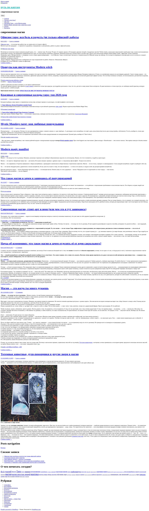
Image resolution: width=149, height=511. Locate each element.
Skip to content (5, 1)
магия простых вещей (21, 474)
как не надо (93, 471)
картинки (100, 472)
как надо (88, 471)
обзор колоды (52, 474)
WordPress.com (36, 509)
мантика (35, 474)
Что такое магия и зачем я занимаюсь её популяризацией (36, 178)
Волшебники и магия (10, 492)
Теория (6, 506)
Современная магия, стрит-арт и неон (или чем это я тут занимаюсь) (43, 209)
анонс (23, 471)
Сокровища (7, 505)
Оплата (6, 26)
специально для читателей (119, 474)
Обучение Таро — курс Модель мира (15, 23)
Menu (2, 15)
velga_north (59, 106)
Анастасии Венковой (81, 114)
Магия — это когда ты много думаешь (25, 288)
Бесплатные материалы (11, 488)
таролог (143, 474)
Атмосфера (7, 485)
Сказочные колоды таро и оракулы (14, 458)
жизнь (69, 471)
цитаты (17, 476)
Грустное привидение (85, 342)
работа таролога (97, 474)
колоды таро (119, 471)
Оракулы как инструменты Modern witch (26, 67)
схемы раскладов (132, 474)
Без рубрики (7, 486)
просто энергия (88, 474)
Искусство (7, 495)
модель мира (43, 474)
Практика (7, 502)
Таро (18, 471)
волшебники (44, 471)
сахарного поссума (77, 436)
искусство (83, 471)
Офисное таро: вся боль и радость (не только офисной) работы (40, 37)
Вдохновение (8, 491)
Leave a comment (14, 41)
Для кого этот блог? (10, 20)
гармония (53, 471)
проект (82, 474)
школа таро (22, 476)
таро (137, 474)
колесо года (110, 471)
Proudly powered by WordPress (9, 509)
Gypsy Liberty (29, 86)
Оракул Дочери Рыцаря (14, 81)
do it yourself (6, 471)
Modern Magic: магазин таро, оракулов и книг (17, 25)
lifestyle (14, 471)
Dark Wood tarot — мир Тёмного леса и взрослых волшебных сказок (24, 461)
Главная (6, 18)
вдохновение (35, 472)
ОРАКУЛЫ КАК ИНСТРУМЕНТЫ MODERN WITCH (37, 90)
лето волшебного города (132, 472)
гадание (49, 471)
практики (73, 474)
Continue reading (6, 63)
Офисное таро (5, 44)
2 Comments (19, 292)
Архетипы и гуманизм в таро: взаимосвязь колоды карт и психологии (24, 462)
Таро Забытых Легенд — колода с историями (17, 459)
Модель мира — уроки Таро (12, 499)
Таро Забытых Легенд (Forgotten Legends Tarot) (17, 105)
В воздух (6, 489)
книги (105, 472)
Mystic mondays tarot (66, 140)
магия (8, 474)
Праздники (7, 500)
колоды (115, 471)
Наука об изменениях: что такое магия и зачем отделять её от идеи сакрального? (51, 243)
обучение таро (62, 474)
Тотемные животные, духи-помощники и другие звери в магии (40, 354)
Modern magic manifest (15, 149)
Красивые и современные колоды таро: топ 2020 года (34, 94)
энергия (27, 476)
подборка (69, 474)
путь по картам (10, 7)
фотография (11, 476)
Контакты (7, 28)
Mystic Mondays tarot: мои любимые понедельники (32, 123)
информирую (76, 472)
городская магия (61, 472)
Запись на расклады (10, 494)
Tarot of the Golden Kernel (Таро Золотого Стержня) (18, 112)
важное (28, 472)
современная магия (106, 474)
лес (123, 471)
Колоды (6, 497)
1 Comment (19, 247)
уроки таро (4, 476)
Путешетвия (7, 503)
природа (78, 474)
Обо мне (6, 21)
